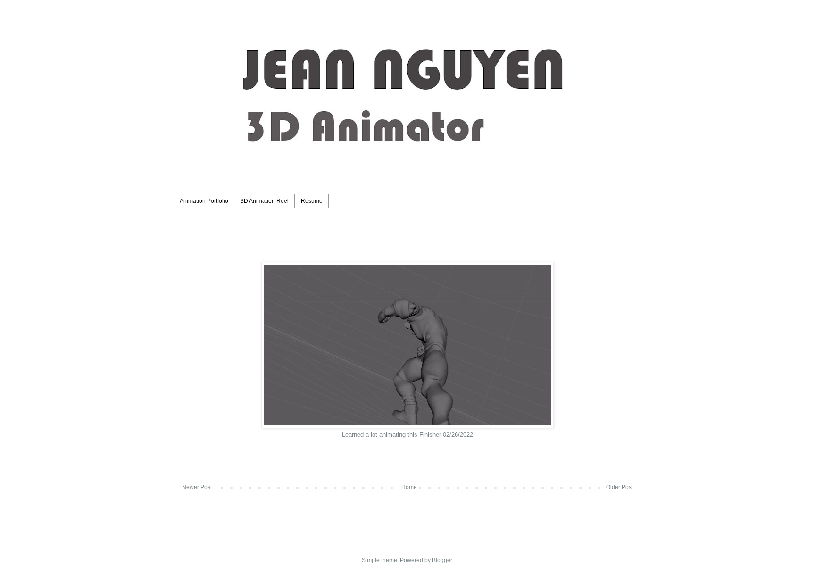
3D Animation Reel (265, 201)
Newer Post (197, 487)
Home (409, 487)
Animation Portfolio (204, 201)
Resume (312, 201)
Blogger (442, 560)
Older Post (619, 487)
